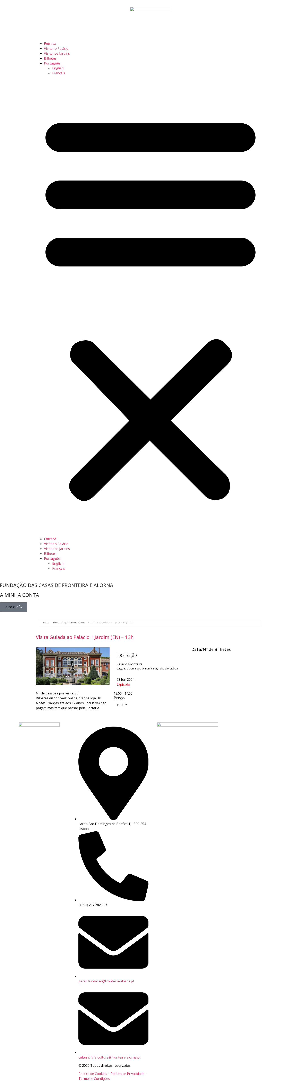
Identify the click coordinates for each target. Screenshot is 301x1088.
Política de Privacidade (127, 1073)
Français (58, 73)
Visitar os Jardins (57, 53)
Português (52, 63)
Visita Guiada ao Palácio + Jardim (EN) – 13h (85, 637)
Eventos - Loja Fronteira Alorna (69, 622)
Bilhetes (50, 58)
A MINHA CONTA (19, 594)
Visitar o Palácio (56, 48)
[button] (150, 306)
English (57, 68)
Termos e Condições (94, 1078)
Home (46, 622)
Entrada (50, 43)
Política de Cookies (92, 1073)
